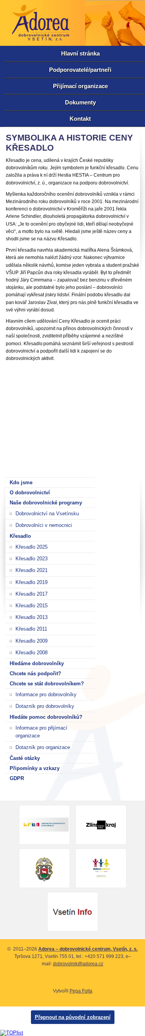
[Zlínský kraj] (100, 825)
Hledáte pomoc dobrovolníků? (46, 717)
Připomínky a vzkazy (35, 768)
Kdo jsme (21, 482)
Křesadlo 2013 (31, 617)
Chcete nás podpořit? (35, 673)
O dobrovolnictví (30, 492)
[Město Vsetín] (44, 868)
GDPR (17, 778)
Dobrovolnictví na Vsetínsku (47, 513)
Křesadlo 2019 (31, 582)
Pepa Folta (81, 991)
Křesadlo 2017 (31, 594)
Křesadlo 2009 (31, 641)
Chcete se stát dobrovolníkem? (47, 684)
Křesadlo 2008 (31, 652)
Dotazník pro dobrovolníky (44, 706)
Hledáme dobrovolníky (37, 663)
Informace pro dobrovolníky (46, 694)
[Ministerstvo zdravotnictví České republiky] (44, 825)
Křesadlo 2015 (31, 605)
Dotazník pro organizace (42, 747)
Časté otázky (25, 758)
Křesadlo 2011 (31, 629)
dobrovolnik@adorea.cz (78, 963)
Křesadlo (20, 536)
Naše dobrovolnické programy (46, 503)
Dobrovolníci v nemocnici (43, 525)
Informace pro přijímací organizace (41, 731)
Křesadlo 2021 (31, 570)
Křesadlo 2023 (31, 558)
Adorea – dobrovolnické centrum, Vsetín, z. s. (88, 949)
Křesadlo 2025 (31, 547)
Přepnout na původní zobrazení (73, 1017)
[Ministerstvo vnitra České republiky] (100, 868)
